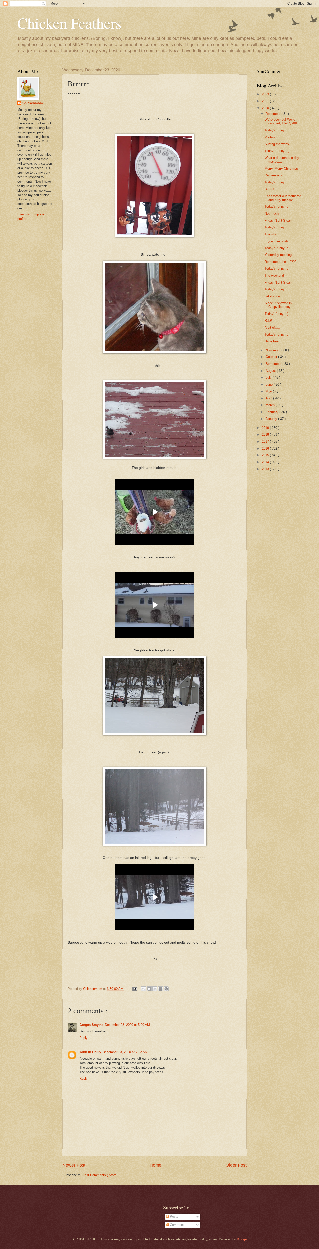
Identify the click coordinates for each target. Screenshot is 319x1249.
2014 (266, 462)
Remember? (273, 175)
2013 (266, 469)
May (269, 391)
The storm (272, 234)
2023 (266, 94)
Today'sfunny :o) (276, 314)
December (273, 114)
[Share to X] (154, 988)
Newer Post (73, 1165)
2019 (266, 428)
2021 (266, 101)
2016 (266, 448)
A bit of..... (272, 327)
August (271, 371)
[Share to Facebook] (160, 988)
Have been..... (275, 341)
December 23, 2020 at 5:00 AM (127, 1025)
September (274, 364)
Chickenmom (32, 103)
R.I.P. (269, 320)
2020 (266, 108)
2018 (266, 434)
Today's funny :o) (277, 130)
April (269, 398)
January (272, 419)
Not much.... (274, 213)
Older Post (236, 1165)
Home (155, 1165)
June (270, 384)
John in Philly (90, 1052)
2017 (266, 441)
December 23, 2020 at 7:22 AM (125, 1052)
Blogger (242, 1239)
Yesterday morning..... (281, 255)
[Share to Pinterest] (166, 988)
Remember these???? (280, 262)
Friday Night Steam (279, 220)
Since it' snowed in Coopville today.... (279, 305)
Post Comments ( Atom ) (100, 1175)
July (269, 377)
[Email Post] (134, 989)
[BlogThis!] (149, 988)
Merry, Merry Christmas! (282, 168)
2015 (266, 455)
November (273, 350)
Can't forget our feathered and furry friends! (283, 197)
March (271, 405)
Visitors (270, 137)
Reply (84, 1038)
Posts (173, 1216)
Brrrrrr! (269, 189)
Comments (177, 1225)
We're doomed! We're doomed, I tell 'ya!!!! (281, 121)
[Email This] (143, 988)
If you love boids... (278, 241)
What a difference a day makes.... (282, 159)
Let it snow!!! (274, 296)
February (272, 412)
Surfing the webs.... (279, 144)
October (272, 357)
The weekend (274, 275)
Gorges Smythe (91, 1025)
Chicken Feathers (69, 23)
